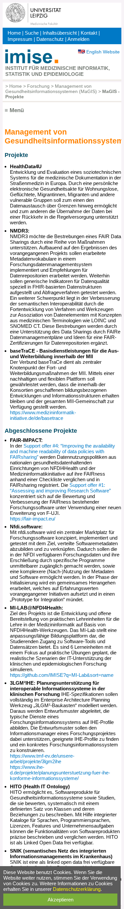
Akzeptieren (60, 899)
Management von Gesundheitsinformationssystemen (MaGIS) (51, 88)
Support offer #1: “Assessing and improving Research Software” (60, 487)
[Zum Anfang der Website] (31, 62)
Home (14, 33)
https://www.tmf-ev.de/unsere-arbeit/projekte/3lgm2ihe (42, 758)
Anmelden (78, 39)
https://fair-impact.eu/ (32, 518)
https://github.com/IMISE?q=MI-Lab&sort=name (61, 675)
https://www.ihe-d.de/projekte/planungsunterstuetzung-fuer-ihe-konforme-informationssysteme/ (60, 772)
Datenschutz (50, 39)
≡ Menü (14, 110)
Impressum (20, 39)
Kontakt (89, 33)
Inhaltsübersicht (60, 33)
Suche (32, 33)
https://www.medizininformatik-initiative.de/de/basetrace (43, 415)
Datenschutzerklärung (77, 889)
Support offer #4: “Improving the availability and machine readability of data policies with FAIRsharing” (62, 451)
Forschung (38, 86)
